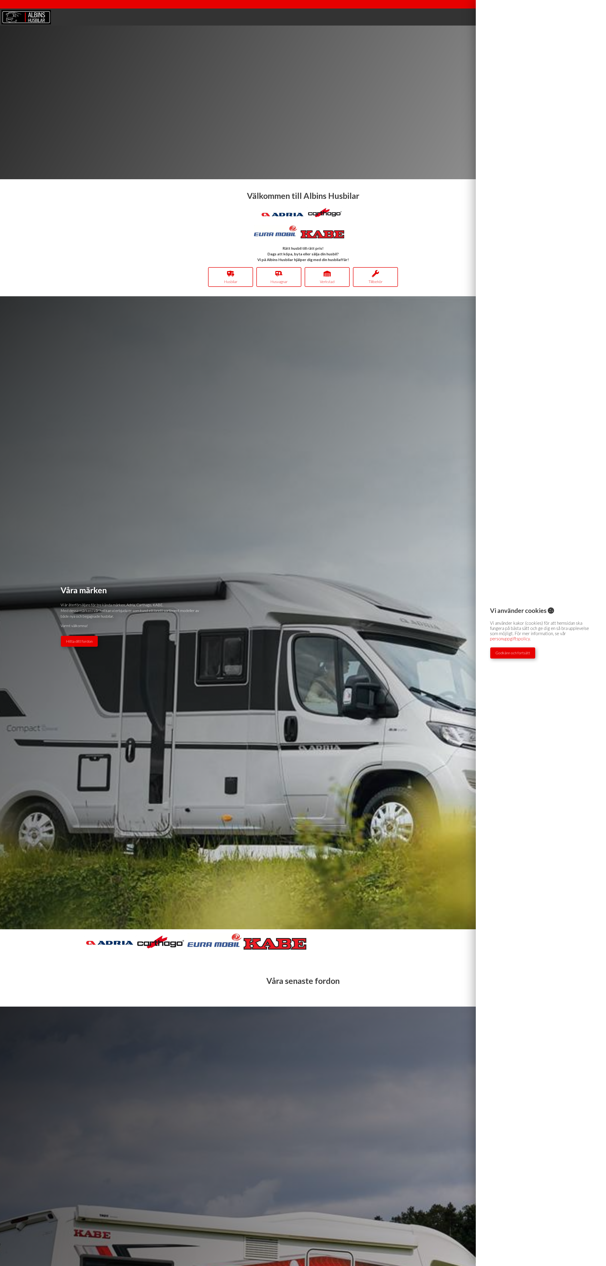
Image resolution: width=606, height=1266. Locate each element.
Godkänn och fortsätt (512, 652)
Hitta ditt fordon (79, 641)
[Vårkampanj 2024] (325, 216)
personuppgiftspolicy (510, 638)
